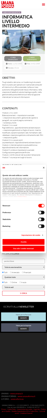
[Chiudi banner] (43, 167)
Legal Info (37, 409)
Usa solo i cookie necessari (23, 248)
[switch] (41, 212)
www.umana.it (16, 393)
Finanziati (27, 272)
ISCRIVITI (23, 318)
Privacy (3, 409)
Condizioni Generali (26, 413)
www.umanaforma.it (26, 396)
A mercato (15, 272)
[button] (43, 4)
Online (14, 282)
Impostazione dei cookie (31, 235)
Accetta (23, 242)
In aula (23, 282)
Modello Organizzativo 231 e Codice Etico (25, 411)
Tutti (6, 272)
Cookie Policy (22, 196)
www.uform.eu (17, 399)
